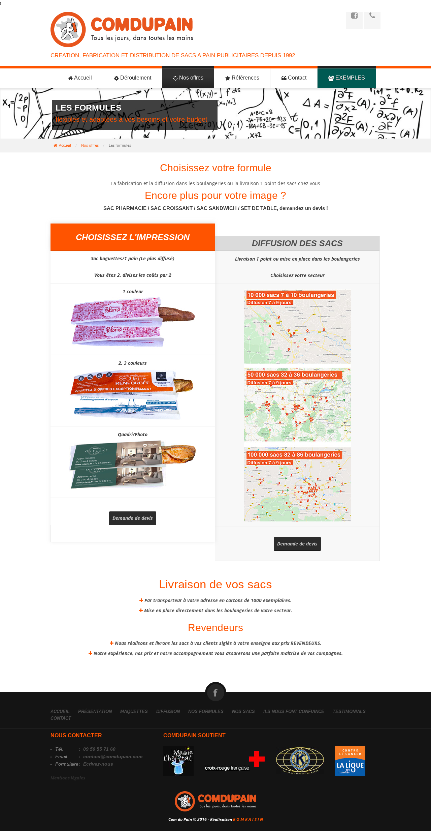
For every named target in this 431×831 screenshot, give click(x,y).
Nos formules (206, 711)
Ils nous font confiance (293, 711)
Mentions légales (68, 778)
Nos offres (190, 78)
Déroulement (135, 78)
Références (244, 78)
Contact (296, 78)
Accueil (82, 78)
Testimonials (349, 711)
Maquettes (134, 711)
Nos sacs (243, 711)
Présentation (95, 711)
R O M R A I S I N (248, 819)
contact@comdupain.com (112, 756)
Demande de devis (132, 518)
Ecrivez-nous (97, 764)
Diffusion (168, 711)
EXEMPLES (349, 78)
